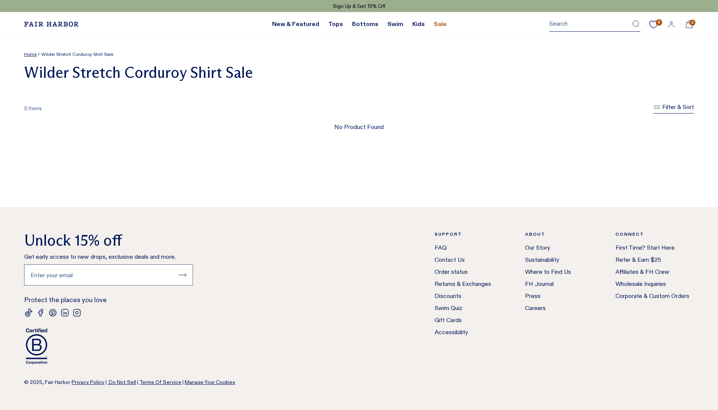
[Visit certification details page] (108, 346)
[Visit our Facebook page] (40, 312)
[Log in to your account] (671, 24)
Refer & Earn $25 (638, 259)
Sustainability (542, 259)
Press (532, 295)
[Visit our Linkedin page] (64, 312)
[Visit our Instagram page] (76, 312)
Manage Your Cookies (210, 382)
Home (30, 54)
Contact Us (450, 259)
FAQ (441, 247)
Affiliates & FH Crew (642, 271)
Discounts (448, 295)
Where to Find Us (548, 271)
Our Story (537, 247)
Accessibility (451, 332)
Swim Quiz (448, 308)
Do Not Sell (122, 382)
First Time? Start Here (645, 247)
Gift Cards (448, 320)
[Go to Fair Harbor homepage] (51, 24)
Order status (451, 271)
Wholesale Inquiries (640, 283)
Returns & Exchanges (463, 283)
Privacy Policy (88, 382)
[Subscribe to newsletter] (182, 275)
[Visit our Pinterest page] (52, 312)
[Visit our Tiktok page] (28, 312)
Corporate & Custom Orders (652, 295)
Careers (535, 308)
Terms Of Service (160, 382)
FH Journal (539, 283)
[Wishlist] (653, 24)
